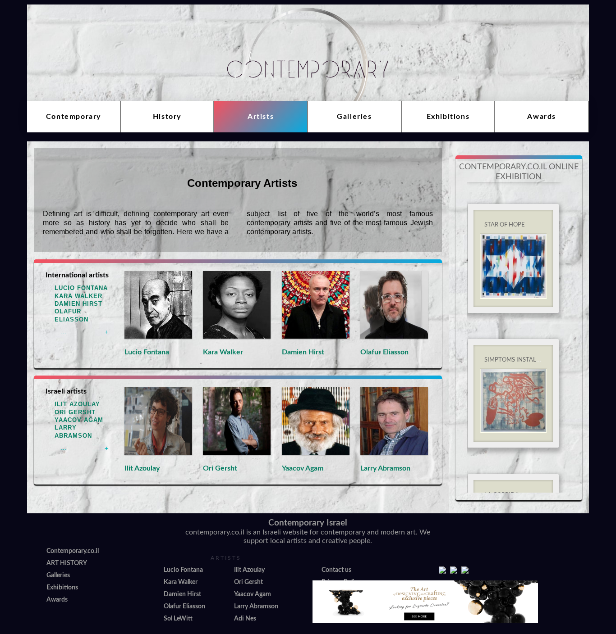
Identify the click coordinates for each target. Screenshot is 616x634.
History (167, 116)
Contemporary (73, 116)
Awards (541, 116)
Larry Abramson (385, 468)
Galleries (354, 116)
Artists (261, 116)
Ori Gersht (75, 412)
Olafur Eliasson (384, 352)
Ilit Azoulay (77, 404)
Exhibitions (448, 116)
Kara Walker (78, 296)
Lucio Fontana (81, 288)
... (63, 332)
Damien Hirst (78, 303)
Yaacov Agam (79, 420)
